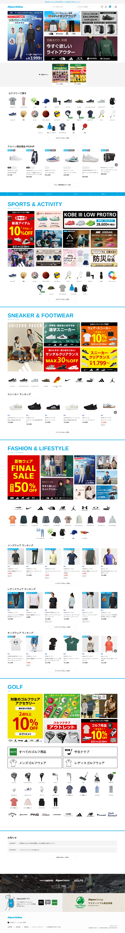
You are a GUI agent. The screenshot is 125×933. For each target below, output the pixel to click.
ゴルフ (103, 194)
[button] (116, 164)
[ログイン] (106, 6)
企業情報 (10, 927)
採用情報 (18, 927)
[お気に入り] (102, 6)
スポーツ (20, 194)
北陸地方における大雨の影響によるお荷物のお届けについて (62, 2)
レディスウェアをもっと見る (62, 627)
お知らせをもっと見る (62, 857)
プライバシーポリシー (38, 927)
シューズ (48, 194)
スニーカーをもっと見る (62, 432)
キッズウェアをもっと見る (62, 670)
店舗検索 (63, 886)
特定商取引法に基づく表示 (54, 927)
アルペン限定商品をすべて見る (62, 185)
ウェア (75, 194)
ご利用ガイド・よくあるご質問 (18, 922)
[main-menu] (115, 6)
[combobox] (64, 6)
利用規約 (26, 927)
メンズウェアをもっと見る (62, 583)
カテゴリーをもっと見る (62, 138)
